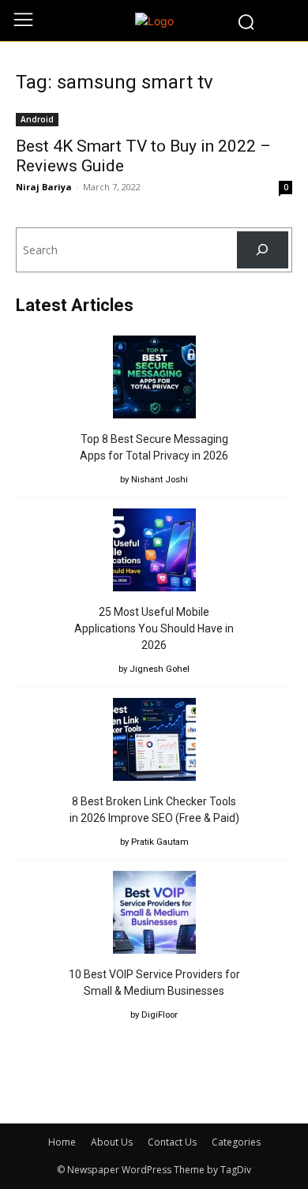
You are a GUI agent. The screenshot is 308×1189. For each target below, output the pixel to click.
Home (62, 1142)
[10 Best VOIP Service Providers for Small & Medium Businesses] (154, 914)
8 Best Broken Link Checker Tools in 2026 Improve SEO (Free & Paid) (154, 809)
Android (37, 119)
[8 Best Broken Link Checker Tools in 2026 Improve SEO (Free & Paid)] (154, 742)
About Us (112, 1142)
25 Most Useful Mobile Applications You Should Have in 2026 (154, 628)
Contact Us (172, 1142)
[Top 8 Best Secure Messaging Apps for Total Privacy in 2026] (154, 379)
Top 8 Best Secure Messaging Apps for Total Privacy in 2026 (154, 447)
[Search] (262, 249)
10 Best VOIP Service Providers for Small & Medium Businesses (154, 982)
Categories (236, 1142)
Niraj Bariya (44, 187)
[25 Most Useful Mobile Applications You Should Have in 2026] (154, 552)
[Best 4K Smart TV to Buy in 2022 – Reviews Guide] (154, 118)
